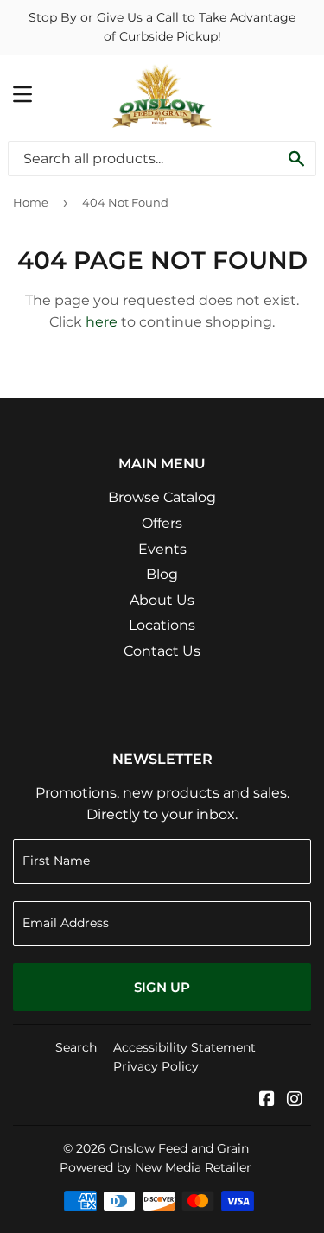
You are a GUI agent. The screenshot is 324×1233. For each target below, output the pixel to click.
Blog (162, 574)
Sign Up (162, 987)
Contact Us (162, 651)
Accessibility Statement (184, 1047)
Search (76, 1047)
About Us (162, 600)
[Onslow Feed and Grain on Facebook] (267, 1100)
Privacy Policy (156, 1066)
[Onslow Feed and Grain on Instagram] (294, 1100)
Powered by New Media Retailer (155, 1167)
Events (162, 549)
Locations (162, 625)
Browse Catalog (162, 497)
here (102, 322)
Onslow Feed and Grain (179, 1148)
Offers (162, 523)
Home (30, 202)
